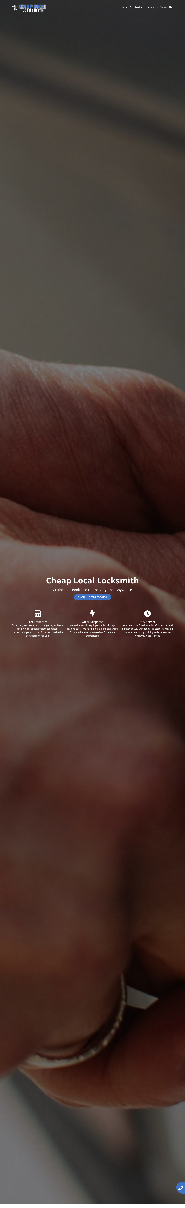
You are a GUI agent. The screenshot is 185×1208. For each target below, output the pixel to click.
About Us (153, 7)
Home (124, 7)
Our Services (137, 7)
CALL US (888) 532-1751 (94, 597)
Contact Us (166, 7)
